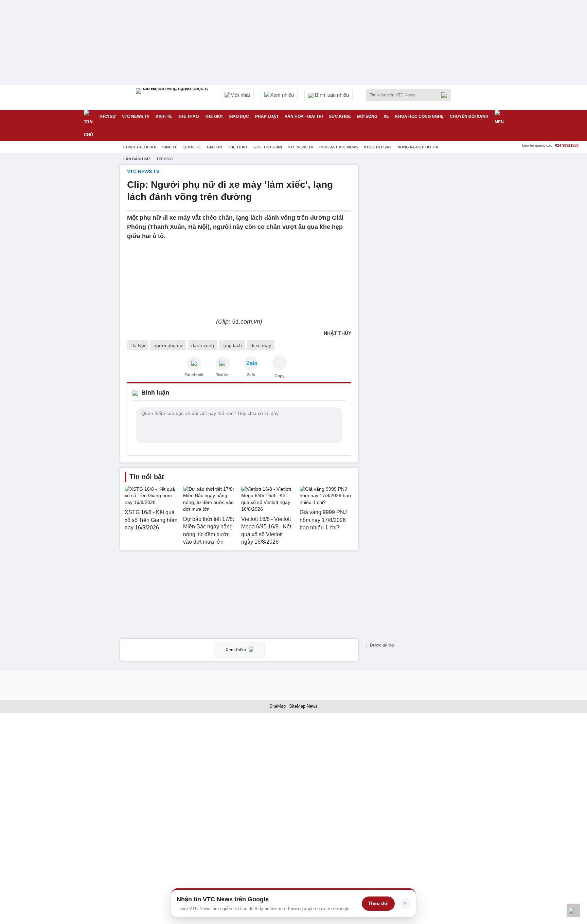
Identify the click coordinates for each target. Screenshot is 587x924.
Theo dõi (378, 903)
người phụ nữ (168, 345)
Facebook (193, 375)
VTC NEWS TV (135, 116)
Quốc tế (192, 147)
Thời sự (107, 116)
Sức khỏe (340, 116)
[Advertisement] (416, 267)
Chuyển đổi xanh (469, 116)
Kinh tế (164, 116)
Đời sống (367, 116)
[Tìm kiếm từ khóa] (446, 95)
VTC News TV (300, 147)
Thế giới (214, 116)
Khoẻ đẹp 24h (377, 147)
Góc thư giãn (267, 147)
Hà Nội (137, 345)
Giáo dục (239, 116)
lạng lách (232, 345)
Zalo (251, 375)
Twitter (222, 375)
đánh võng (202, 345)
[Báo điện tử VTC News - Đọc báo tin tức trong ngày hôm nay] (173, 97)
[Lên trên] (573, 910)
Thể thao (188, 116)
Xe (386, 116)
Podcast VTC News (338, 147)
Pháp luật (267, 116)
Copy (279, 376)
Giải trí (214, 147)
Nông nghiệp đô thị (417, 147)
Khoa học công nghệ (419, 116)
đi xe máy (260, 345)
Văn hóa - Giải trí (304, 116)
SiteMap (277, 706)
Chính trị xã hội (139, 147)
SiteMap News (303, 706)
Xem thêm (236, 649)
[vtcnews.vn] (194, 363)
